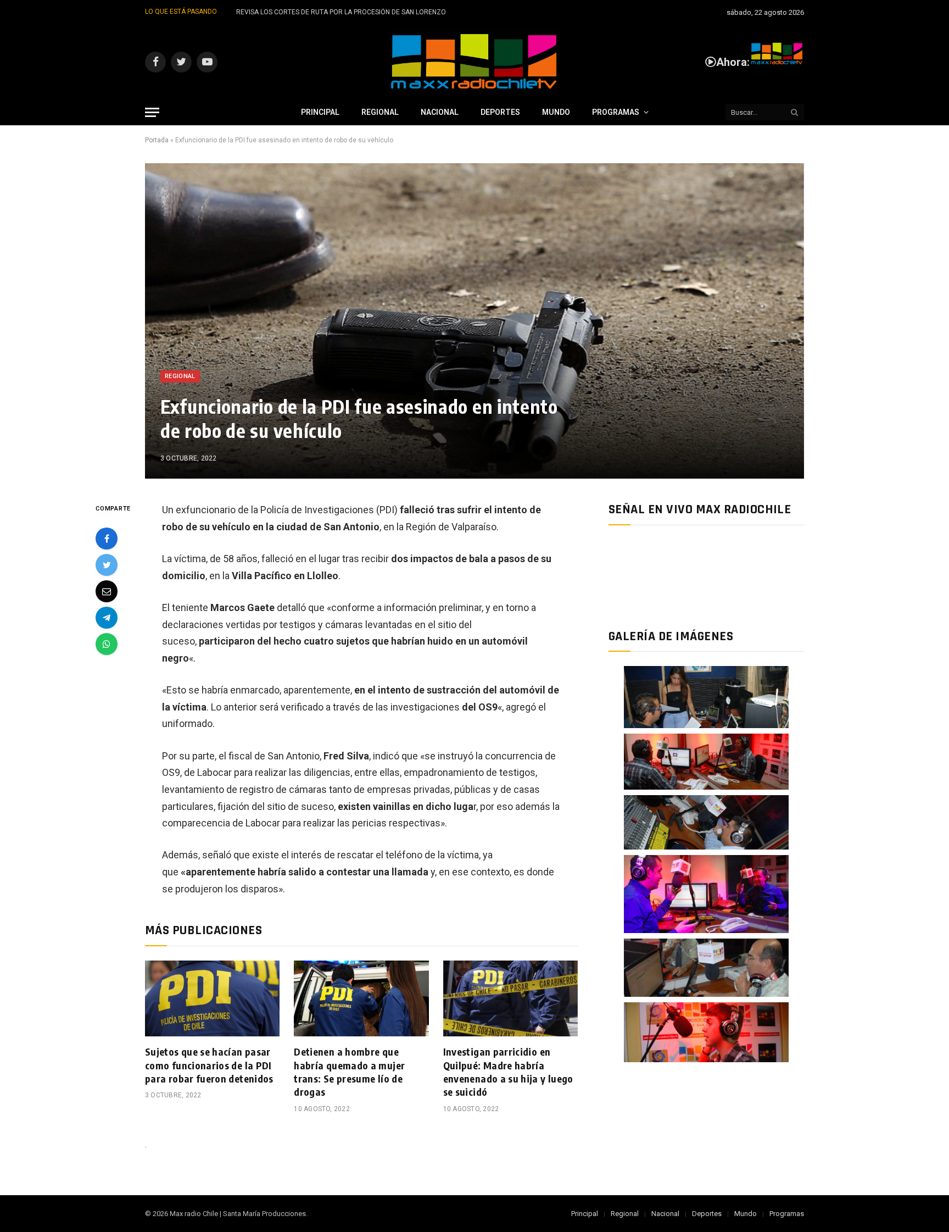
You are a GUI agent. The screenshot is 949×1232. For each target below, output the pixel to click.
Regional (380, 112)
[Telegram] (107, 618)
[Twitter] (107, 565)
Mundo (556, 112)
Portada (157, 140)
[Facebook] (107, 539)
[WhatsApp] (107, 644)
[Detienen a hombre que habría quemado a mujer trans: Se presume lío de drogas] (361, 998)
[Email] (107, 591)
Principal (320, 112)
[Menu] (152, 112)
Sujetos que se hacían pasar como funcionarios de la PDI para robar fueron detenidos (209, 1065)
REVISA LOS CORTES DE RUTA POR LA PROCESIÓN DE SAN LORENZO (341, 12)
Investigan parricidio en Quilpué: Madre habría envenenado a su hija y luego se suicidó (508, 1071)
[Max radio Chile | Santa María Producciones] (474, 62)
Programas (615, 112)
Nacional (440, 112)
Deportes (500, 112)
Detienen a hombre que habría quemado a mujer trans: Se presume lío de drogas (349, 1071)
